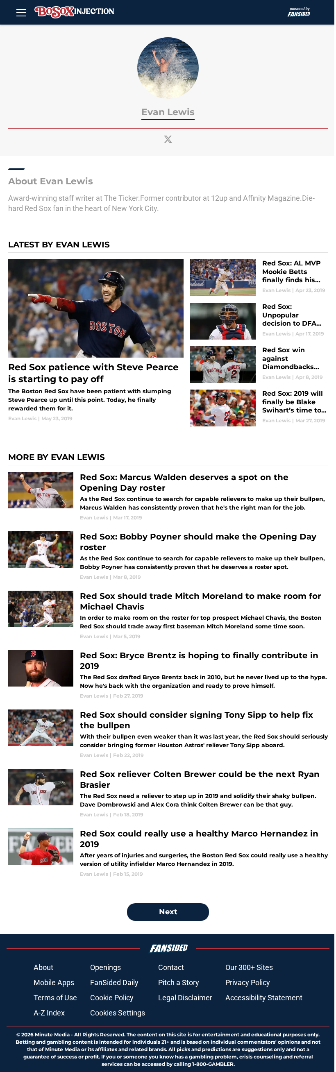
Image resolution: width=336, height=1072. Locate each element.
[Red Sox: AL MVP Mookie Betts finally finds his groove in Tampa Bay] (259, 277)
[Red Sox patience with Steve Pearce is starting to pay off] (96, 340)
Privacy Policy (247, 982)
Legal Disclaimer (185, 997)
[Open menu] (21, 12)
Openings (105, 967)
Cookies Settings (117, 1013)
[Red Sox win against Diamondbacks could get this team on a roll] (259, 364)
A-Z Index (49, 1013)
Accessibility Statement (263, 997)
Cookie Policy (112, 997)
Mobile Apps (54, 982)
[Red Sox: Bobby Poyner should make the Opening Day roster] (168, 556)
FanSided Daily (114, 982)
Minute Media (52, 1034)
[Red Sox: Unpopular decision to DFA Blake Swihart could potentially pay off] (259, 321)
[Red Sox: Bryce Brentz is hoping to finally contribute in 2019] (168, 675)
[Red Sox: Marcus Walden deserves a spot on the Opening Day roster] (168, 496)
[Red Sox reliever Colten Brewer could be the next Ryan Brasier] (168, 793)
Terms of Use (55, 997)
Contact (171, 967)
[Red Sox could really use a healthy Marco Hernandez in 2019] (168, 853)
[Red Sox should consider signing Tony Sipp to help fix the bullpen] (168, 734)
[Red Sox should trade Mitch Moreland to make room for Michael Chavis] (168, 615)
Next (168, 911)
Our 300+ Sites (249, 967)
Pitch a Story (178, 982)
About (43, 967)
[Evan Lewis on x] (168, 139)
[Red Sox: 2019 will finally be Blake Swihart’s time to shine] (259, 408)
